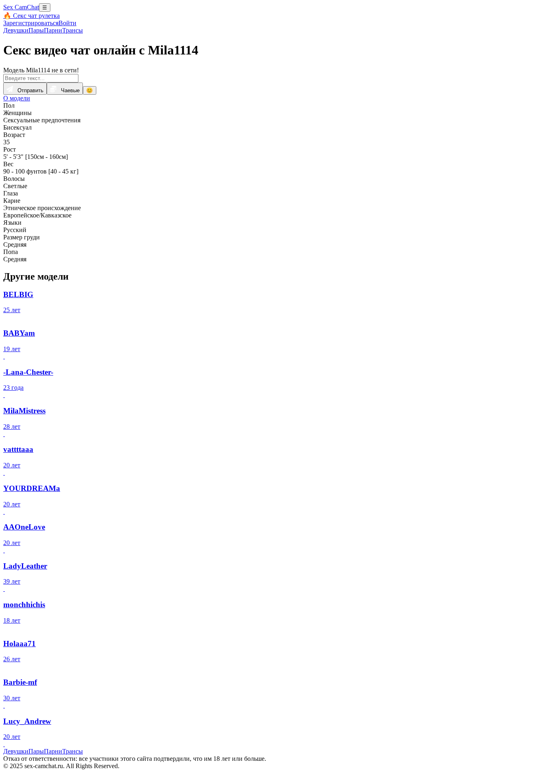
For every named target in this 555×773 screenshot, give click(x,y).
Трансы (72, 30)
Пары (36, 30)
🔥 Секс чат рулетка (31, 15)
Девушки (15, 30)
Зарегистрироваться (31, 23)
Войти (67, 23)
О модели (16, 98)
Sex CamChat (21, 7)
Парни (53, 30)
